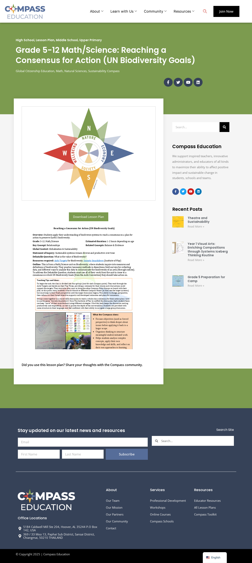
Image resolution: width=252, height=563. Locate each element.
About (95, 11)
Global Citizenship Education (35, 71)
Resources (182, 11)
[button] (205, 11)
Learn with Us (121, 11)
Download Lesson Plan (88, 217)
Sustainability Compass (104, 71)
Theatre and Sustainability (198, 220)
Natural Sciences (75, 71)
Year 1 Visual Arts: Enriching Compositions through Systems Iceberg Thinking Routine (208, 249)
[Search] (224, 127)
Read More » (196, 226)
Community (153, 11)
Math (59, 71)
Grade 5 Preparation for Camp (206, 279)
